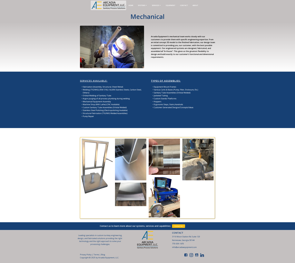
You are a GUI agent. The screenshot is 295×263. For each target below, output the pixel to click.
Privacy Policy (85, 254)
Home (130, 5)
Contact (184, 5)
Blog (103, 254)
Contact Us (179, 226)
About (195, 5)
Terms (96, 254)
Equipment (170, 5)
